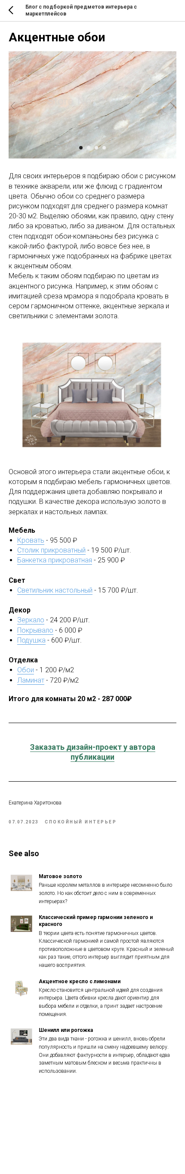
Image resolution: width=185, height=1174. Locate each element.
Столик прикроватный (51, 550)
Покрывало (35, 630)
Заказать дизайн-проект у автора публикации (92, 751)
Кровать (30, 540)
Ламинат (30, 680)
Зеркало (30, 620)
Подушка (31, 640)
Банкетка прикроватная (54, 560)
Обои (25, 670)
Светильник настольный (54, 590)
